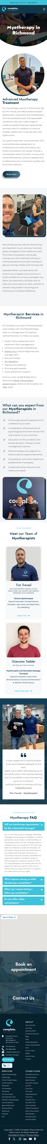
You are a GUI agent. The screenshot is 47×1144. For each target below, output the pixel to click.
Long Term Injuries (31, 1083)
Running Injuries (31, 1077)
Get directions (10, 1046)
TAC (3, 1117)
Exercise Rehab (7, 1108)
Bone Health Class (8, 1105)
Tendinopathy (30, 1114)
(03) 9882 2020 (33, 3)
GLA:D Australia (7, 1083)
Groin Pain (29, 1088)
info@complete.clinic (13, 1052)
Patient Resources (31, 1042)
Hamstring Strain (31, 1094)
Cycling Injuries (30, 1119)
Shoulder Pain (30, 1100)
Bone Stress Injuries (32, 1111)
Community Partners (32, 1045)
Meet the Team (30, 1031)
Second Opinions (7, 1103)
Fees (27, 1048)
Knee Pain (28, 1097)
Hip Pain (28, 1086)
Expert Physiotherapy (9, 1074)
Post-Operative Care (9, 1097)
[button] (23, 826)
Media (27, 1053)
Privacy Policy (32, 1135)
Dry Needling (11, 361)
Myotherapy (6, 1077)
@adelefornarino (23, 788)
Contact (28, 1059)
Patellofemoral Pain (32, 1074)
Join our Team (30, 1050)
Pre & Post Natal (7, 1094)
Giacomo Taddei (23, 661)
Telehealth (5, 1086)
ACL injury (28, 1091)
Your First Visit (30, 1025)
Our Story (28, 1028)
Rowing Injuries (30, 1117)
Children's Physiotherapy (10, 1100)
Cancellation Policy (16, 1135)
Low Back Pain (30, 1103)
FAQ (26, 1039)
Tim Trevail (23, 585)
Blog (27, 1036)
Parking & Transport (12, 1055)
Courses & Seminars (32, 1034)
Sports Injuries (30, 1080)
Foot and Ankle (30, 1105)
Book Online (8, 1060)
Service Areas (30, 1056)
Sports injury (11, 351)
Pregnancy (5, 1091)
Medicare (5, 1114)
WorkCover (6, 1111)
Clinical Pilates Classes (9, 1080)
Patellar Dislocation (31, 1108)
